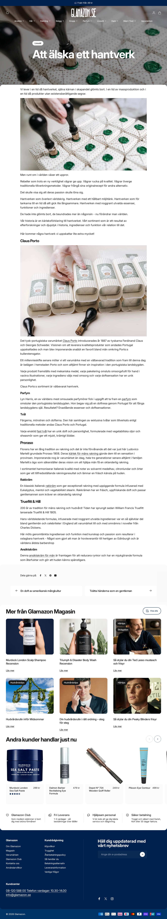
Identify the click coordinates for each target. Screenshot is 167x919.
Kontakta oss (12, 863)
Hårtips (121, 623)
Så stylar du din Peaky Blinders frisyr (135, 719)
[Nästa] (157, 739)
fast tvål (42, 431)
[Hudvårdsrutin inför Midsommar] (30, 696)
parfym (126, 399)
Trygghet (49, 850)
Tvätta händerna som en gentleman (111, 590)
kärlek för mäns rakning (83, 453)
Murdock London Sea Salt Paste (19, 789)
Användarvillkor (14, 867)
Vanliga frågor (52, 872)
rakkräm (51, 485)
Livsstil (38, 43)
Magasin (10, 850)
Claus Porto (70, 340)
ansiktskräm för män (42, 555)
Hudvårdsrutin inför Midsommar (25, 719)
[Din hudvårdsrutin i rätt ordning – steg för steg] (83, 696)
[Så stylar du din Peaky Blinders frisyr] (137, 696)
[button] (15, 794)
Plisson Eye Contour (139, 787)
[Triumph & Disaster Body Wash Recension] (83, 637)
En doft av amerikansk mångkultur (41, 590)
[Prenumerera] (142, 854)
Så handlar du (52, 859)
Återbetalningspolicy (55, 855)
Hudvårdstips (17, 682)
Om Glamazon (13, 846)
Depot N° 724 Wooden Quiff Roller (99, 789)
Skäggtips (123, 629)
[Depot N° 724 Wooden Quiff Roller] (104, 765)
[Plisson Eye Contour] (144, 765)
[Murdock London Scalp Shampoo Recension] (30, 637)
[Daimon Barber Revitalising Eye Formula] (64, 765)
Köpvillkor (50, 846)
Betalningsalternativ (55, 863)
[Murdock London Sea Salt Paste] (25, 765)
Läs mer (10, 670)
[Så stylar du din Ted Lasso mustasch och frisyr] (137, 637)
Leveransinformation (55, 867)
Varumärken (12, 855)
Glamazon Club (14, 859)
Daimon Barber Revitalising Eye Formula (57, 790)
